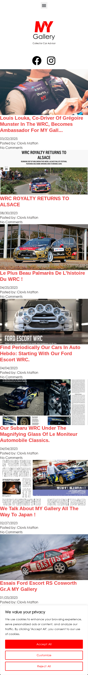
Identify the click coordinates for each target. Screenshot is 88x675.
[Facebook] (36, 60)
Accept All (44, 644)
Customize (44, 655)
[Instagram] (51, 60)
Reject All (44, 666)
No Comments (11, 147)
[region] (44, 640)
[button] (44, 5)
